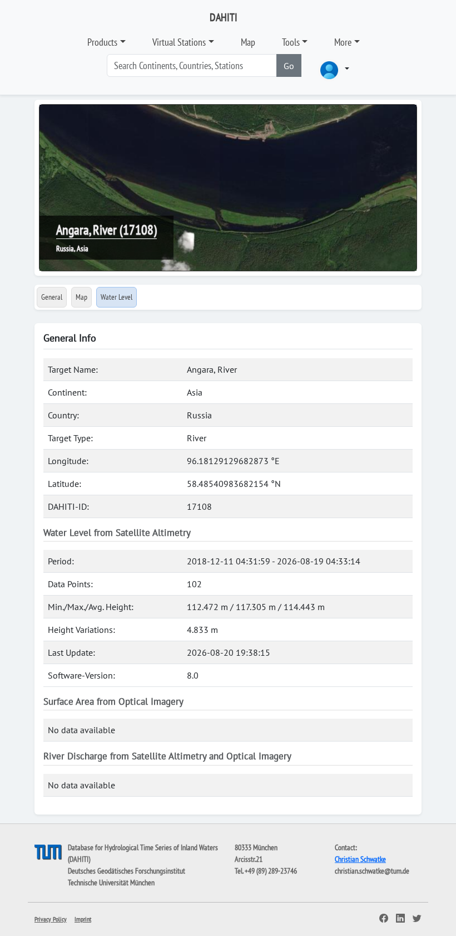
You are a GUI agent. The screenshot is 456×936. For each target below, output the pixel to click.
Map (248, 42)
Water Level (116, 297)
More (342, 42)
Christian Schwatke (360, 859)
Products (102, 42)
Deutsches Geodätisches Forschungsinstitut (126, 871)
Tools (291, 42)
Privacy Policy (50, 919)
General (51, 297)
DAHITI (223, 17)
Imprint (83, 919)
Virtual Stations (179, 42)
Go (289, 65)
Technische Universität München (111, 883)
